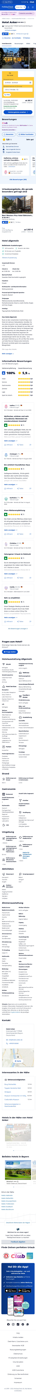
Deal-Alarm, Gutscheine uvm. (18, 1341)
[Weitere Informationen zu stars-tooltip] (25, 22)
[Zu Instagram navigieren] (13, 1324)
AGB (18, 1366)
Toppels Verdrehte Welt (12, 1088)
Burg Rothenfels (10, 1084)
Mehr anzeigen (7, 354)
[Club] (13, 14)
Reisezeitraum (8, 79)
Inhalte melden (18, 1337)
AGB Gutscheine (18, 1370)
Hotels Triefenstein (7, 1204)
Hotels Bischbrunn (7, 1209)
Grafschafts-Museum (11, 1099)
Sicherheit (18, 1378)
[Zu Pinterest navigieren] (22, 1324)
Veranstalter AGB (18, 1345)
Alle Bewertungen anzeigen (17, 629)
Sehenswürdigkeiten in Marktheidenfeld (12, 1105)
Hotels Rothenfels (7, 1198)
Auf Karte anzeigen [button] (10, 30)
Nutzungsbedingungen (18, 1350)
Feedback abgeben (18, 1242)
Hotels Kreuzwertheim (8, 1201)
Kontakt (23, 2)
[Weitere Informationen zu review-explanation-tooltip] (27, 34)
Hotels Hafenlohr (7, 1195)
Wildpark (7, 1092)
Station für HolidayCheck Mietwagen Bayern (27, 855)
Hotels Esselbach (7, 1207)
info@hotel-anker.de (15, 1040)
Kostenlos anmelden (25, 13)
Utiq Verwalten (18, 1362)
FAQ (18, 1333)
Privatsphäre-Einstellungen (18, 1358)
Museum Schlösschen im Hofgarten (15, 1096)
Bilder (28, 43)
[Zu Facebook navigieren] (8, 1324)
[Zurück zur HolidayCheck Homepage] (7, 7)
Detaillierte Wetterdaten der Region (18, 1223)
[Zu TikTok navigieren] (18, 1324)
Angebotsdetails (15, 1012)
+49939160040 (13, 1043)
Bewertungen (19, 43)
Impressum (18, 1382)
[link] (28, 7)
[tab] (10, 74)
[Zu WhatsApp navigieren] (27, 1324)
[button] (14, 58)
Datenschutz (18, 1354)
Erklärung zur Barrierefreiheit (18, 1374)
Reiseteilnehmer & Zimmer (12, 86)
